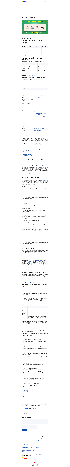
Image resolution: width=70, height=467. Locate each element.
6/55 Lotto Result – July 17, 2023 (28, 150)
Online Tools (44, 1)
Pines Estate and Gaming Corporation (40, 95)
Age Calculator (38, 447)
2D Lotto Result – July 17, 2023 (27, 155)
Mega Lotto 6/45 (25, 391)
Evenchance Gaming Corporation (39, 128)
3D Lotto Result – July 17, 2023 (27, 154)
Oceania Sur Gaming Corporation (39, 130)
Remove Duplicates (39, 440)
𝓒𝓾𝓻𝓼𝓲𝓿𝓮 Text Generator (39, 452)
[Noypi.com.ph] (24, 1)
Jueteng (41, 165)
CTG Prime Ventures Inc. (37, 97)
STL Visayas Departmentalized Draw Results (35, 260)
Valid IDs (26, 298)
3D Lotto (24, 396)
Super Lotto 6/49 (25, 390)
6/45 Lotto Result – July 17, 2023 (28, 151)
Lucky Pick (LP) (45, 180)
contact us (43, 405)
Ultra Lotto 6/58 (25, 387)
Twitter (40, 403)
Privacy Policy (34, 464)
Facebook (36, 403)
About (31, 464)
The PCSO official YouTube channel (28, 282)
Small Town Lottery (26, 161)
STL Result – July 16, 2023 (31, 75)
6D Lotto (24, 394)
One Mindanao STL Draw (30, 261)
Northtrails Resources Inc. (38, 119)
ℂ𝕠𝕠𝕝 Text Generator (39, 454)
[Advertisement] (35, 10)
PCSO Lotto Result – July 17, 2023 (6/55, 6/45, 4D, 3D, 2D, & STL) (33, 149)
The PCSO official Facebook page (28, 281)
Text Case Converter (39, 438)
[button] (47, 1)
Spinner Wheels (38, 449)
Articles (40, 1)
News (36, 1)
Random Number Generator (40, 442)
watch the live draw (31, 263)
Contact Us (38, 464)
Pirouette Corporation (37, 126)
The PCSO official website (27, 279)
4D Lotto (24, 395)
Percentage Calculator (39, 445)
